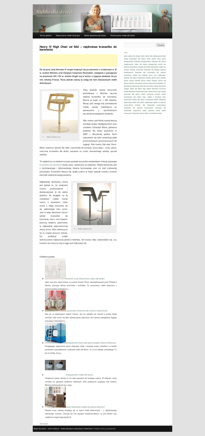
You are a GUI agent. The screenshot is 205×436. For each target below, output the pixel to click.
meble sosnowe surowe (150, 94)
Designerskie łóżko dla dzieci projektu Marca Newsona (91, 342)
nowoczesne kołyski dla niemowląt (139, 105)
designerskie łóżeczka (132, 61)
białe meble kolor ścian (156, 59)
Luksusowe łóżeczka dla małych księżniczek (87, 310)
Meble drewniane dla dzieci (95, 35)
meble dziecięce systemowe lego (136, 91)
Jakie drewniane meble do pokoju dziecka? (85, 406)
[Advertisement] (79, 60)
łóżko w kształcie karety (153, 113)
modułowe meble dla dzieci (134, 99)
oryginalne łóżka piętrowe (143, 110)
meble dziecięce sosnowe (156, 89)
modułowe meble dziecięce (156, 99)
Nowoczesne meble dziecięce (68, 35)
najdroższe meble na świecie (155, 102)
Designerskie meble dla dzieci (79, 374)
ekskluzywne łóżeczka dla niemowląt (139, 72)
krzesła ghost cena (153, 78)
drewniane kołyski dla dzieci (140, 67)
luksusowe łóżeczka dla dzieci (143, 86)
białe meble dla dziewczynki (151, 56)
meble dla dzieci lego (138, 89)
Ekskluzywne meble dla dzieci (122, 35)
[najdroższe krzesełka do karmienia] (93, 204)
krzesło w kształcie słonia (138, 83)
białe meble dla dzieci (132, 56)
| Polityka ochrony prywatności (104, 428)
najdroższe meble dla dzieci (134, 102)
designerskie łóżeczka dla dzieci (153, 61)
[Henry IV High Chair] (59, 112)
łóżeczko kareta (138, 113)
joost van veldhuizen (157, 75)
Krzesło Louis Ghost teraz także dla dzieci (85, 278)
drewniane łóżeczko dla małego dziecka (151, 70)
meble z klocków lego (156, 97)
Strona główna (45, 35)
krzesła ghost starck (143, 80)
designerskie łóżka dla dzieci (135, 64)
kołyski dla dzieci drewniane (134, 78)
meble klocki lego (154, 91)
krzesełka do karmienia (50, 164)
